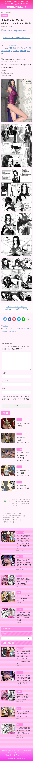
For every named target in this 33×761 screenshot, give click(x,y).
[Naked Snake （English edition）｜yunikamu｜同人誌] (19, 319)
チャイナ (17, 329)
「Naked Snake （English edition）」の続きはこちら (16, 307)
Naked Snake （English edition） (16, 37)
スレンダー (12, 329)
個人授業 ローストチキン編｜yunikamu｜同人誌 (23, 472)
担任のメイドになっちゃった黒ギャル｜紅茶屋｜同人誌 (23, 598)
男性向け (5, 331)
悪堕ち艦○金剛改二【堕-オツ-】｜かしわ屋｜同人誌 (23, 581)
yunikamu (12, 45)
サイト (4, 389)
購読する (7, 629)
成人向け (26, 329)
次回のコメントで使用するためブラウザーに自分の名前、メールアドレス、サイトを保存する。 (16, 399)
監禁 (10, 331)
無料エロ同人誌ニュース (16, 7)
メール (5, 381)
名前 (4, 373)
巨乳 (22, 329)
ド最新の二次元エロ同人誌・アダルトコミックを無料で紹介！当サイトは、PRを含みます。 (16, 751)
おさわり (5, 329)
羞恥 (13, 331)
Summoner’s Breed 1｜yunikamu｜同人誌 (23, 440)
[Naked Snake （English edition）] (16, 120)
